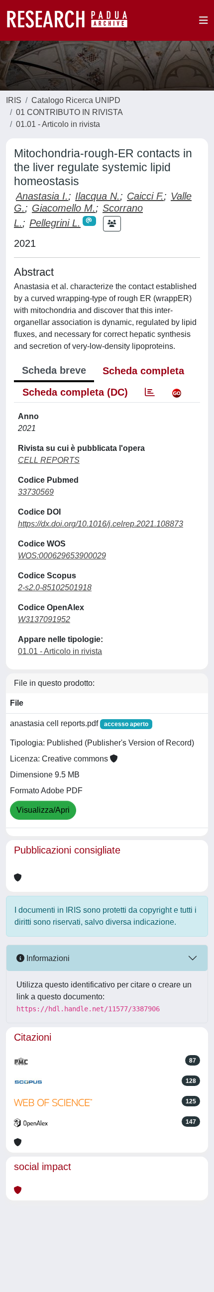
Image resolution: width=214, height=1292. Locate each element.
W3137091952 (44, 619)
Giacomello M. (64, 208)
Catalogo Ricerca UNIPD (75, 100)
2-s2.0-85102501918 (55, 587)
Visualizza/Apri (43, 810)
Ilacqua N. (97, 196)
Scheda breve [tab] (54, 370)
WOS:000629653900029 (62, 555)
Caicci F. (145, 196)
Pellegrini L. (55, 222)
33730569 (36, 492)
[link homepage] (72, 20)
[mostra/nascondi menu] (203, 20)
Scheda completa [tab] (143, 370)
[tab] (149, 392)
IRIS (13, 100)
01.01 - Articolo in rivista (58, 124)
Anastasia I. (42, 196)
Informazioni (47, 958)
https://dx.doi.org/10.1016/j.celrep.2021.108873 (100, 524)
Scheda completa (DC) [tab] (75, 392)
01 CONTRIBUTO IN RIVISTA (69, 112)
